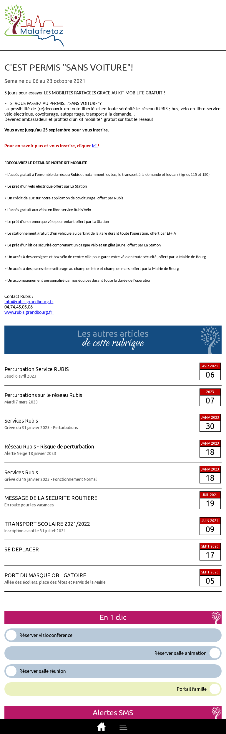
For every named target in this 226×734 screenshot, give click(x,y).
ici (95, 146)
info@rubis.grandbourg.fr (28, 302)
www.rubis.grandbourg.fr (29, 312)
